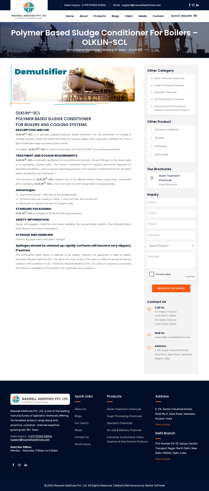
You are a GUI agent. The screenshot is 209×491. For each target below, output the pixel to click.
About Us (80, 409)
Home (69, 49)
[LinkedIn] (197, 5)
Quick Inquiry (83, 444)
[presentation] (172, 274)
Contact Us (82, 437)
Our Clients (81, 423)
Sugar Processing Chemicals (169, 85)
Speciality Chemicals (165, 92)
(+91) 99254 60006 (165, 324)
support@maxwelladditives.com (172, 337)
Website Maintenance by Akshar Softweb (139, 485)
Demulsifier (162, 154)
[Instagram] (193, 5)
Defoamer (161, 146)
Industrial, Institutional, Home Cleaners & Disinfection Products (171, 108)
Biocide (159, 137)
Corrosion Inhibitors (167, 129)
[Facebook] (189, 5)
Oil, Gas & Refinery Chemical (169, 99)
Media (78, 430)
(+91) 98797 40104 (165, 315)
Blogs (78, 416)
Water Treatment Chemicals (169, 78)
